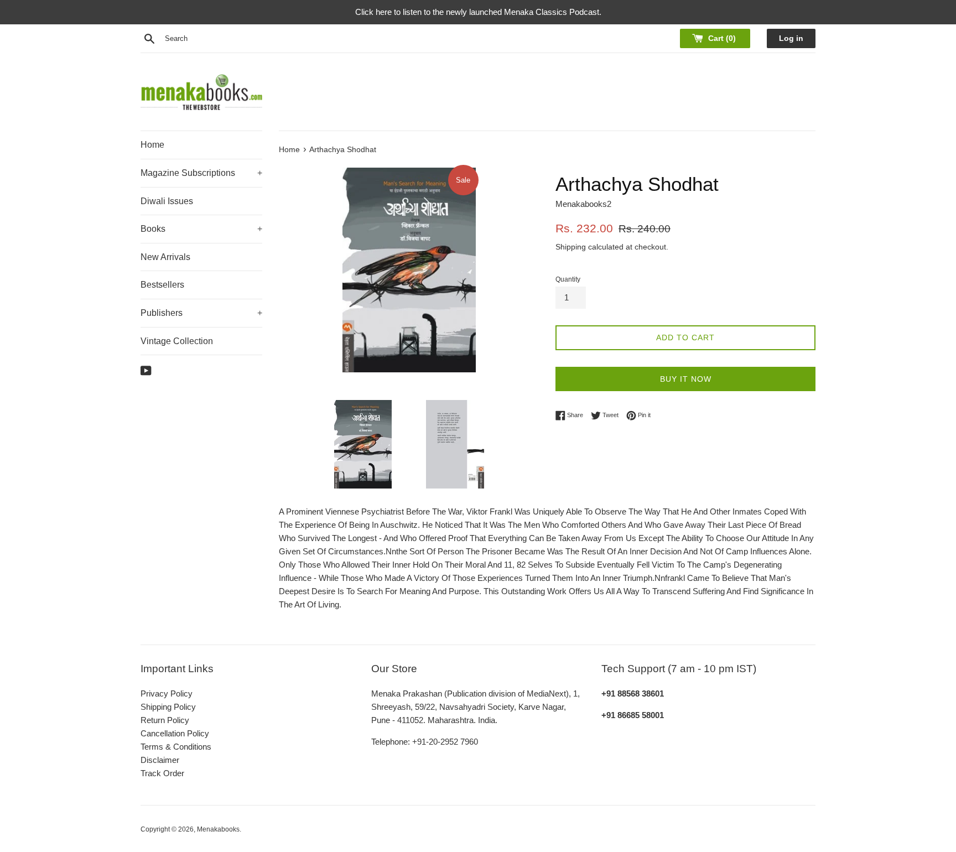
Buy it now (685, 379)
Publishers (201, 313)
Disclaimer (160, 760)
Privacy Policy (167, 693)
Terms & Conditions (176, 746)
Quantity (567, 279)
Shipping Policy (168, 706)
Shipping (570, 246)
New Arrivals (165, 257)
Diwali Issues (167, 201)
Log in (791, 38)
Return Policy (165, 720)
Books (201, 228)
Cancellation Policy (175, 733)
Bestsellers (162, 284)
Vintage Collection (177, 341)
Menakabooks (218, 829)
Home (152, 144)
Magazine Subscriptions (201, 173)
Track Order (162, 773)
